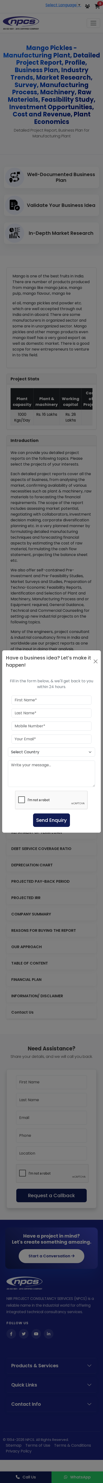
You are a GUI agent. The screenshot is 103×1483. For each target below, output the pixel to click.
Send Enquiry (51, 820)
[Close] (95, 661)
